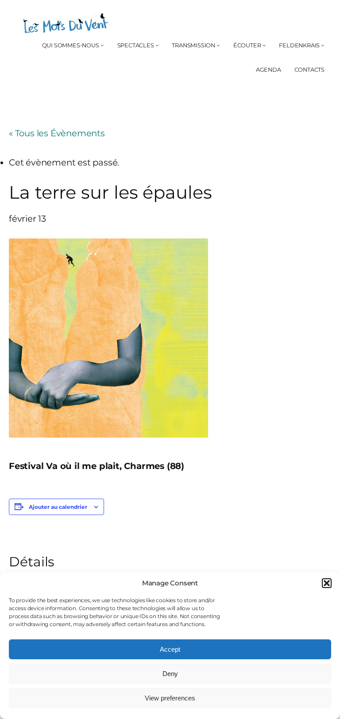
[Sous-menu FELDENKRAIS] (323, 45)
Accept (170, 649)
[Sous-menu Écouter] (264, 45)
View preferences (170, 698)
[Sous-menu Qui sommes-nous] (102, 45)
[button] (326, 583)
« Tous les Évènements (57, 133)
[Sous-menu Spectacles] (157, 45)
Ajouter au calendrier (58, 507)
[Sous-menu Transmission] (218, 45)
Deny (170, 673)
